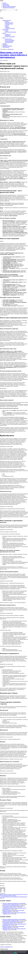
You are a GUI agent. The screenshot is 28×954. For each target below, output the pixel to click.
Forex (4, 37)
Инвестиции (5, 29)
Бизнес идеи (8, 34)
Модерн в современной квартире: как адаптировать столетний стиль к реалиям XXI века (14, 904)
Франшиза (7, 35)
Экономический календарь (9, 7)
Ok (15, 953)
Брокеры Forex (8, 38)
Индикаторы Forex (9, 41)
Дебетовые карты (9, 23)
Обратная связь (6, 5)
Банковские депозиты (10, 28)
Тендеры (4, 43)
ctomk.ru (2, 13)
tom (1, 60)
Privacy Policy (6, 4)
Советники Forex (9, 42)
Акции (6, 30)
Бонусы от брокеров (9, 40)
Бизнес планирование (10, 36)
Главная (4, 2)
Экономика (5, 44)
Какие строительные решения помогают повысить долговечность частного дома (14, 906)
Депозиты (7, 27)
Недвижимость (6, 47)
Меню (2, 0)
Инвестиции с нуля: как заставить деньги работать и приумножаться (13, 54)
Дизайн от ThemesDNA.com (6, 946)
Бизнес (4, 33)
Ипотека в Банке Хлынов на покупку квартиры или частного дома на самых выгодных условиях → (13, 895)
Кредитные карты (9, 22)
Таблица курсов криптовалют (9, 6)
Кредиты (7, 25)
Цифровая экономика (7, 45)
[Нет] (16, 953)
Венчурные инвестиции (10, 31)
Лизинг (7, 26)
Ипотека (7, 21)
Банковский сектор (7, 20)
